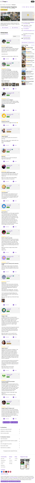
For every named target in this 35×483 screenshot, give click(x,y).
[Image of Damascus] (24, 53)
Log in (33, 1)
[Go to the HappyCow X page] (6, 472)
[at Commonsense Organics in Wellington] (3, 106)
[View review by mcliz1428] (4, 130)
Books (16, 460)
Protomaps (26, 19)
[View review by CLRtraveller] (4, 277)
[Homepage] (5, 1)
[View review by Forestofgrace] (4, 258)
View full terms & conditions (5, 447)
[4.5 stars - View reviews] (2, 8)
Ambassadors (3, 460)
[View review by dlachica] (4, 41)
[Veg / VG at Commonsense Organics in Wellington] (13, 84)
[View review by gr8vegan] (4, 402)
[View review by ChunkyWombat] (4, 94)
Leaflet (24, 19)
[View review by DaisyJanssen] (4, 115)
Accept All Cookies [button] (4, 481)
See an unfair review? (4, 445)
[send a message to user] (10, 40)
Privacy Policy (14, 477)
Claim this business (4, 438)
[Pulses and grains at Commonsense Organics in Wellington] (17, 84)
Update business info (27, 35)
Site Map (10, 463)
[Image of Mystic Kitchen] (24, 48)
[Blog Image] (24, 72)
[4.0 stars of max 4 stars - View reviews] (28, 48)
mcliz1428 (8, 129)
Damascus (29, 51)
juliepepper (9, 165)
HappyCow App (24, 456)
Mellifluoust (9, 374)
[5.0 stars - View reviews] (28, 57)
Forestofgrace (9, 256)
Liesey (8, 341)
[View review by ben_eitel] (4, 187)
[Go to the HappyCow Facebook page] (2, 472)
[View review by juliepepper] (4, 167)
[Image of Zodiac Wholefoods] (24, 57)
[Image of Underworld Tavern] (24, 61)
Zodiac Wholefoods (31, 56)
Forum (2, 463)
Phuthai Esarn (29, 64)
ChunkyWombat (10, 93)
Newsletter (3, 465)
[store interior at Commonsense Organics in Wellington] (3, 300)
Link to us (10, 461)
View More (32, 45)
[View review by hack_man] (4, 64)
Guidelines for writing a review (6, 431)
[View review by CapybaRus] (4, 232)
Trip (28, 7)
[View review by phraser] (4, 310)
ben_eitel (8, 185)
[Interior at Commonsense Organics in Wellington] (3, 84)
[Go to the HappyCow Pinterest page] (8, 472)
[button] (28, 15)
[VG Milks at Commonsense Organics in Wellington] (10, 84)
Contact (10, 460)
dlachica (8, 40)
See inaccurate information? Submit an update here (9, 441)
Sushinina (8, 149)
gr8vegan (6, 34)
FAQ (10, 458)
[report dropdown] (18, 40)
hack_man (9, 63)
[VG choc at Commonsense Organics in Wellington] (6, 84)
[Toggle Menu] (1, 2)
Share (24, 7)
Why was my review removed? (6, 429)
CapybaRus (9, 231)
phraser (8, 309)
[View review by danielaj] (4, 206)
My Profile (2, 458)
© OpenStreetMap (30, 19)
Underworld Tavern (31, 60)
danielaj (8, 205)
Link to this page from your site (6, 443)
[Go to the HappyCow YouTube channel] (4, 472)
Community (4, 456)
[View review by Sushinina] (4, 150)
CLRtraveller (9, 276)
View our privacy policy (5, 433)
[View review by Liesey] (4, 342)
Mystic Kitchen (30, 47)
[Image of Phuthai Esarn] (24, 66)
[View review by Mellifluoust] (4, 376)
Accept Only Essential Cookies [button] (14, 481)
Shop (16, 456)
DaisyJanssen (9, 114)
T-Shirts (16, 458)
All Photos (16, 19)
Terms (10, 477)
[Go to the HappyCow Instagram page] (10, 472)
